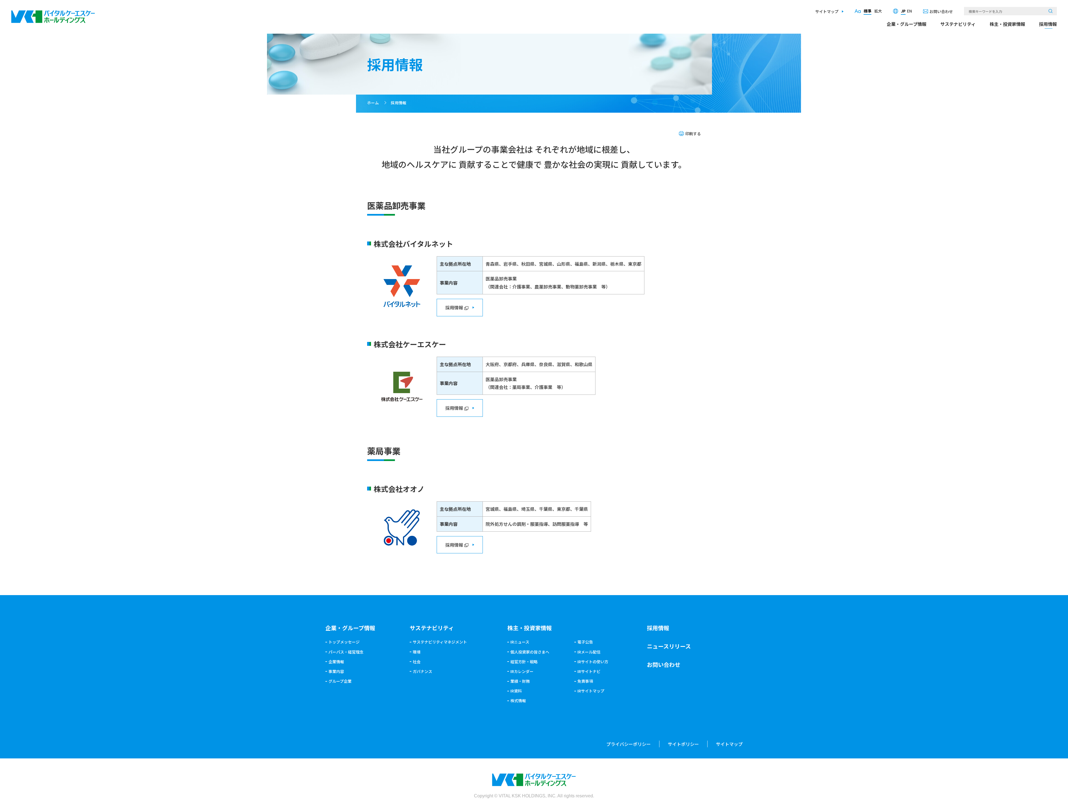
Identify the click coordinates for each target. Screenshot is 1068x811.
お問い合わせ (941, 11)
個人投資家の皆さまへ (529, 652)
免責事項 (585, 681)
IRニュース (519, 642)
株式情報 (518, 700)
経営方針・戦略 (524, 661)
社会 (417, 661)
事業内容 (336, 671)
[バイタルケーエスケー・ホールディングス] (53, 14)
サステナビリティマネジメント (440, 642)
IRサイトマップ (590, 691)
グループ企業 (340, 681)
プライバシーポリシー (628, 744)
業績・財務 (520, 681)
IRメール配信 (588, 652)
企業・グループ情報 (906, 24)
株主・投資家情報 (1007, 24)
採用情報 (1048, 24)
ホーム (373, 102)
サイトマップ (827, 11)
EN (909, 11)
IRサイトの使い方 (592, 661)
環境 (417, 652)
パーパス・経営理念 (346, 652)
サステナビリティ (958, 24)
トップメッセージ (344, 642)
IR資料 (516, 691)
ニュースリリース (669, 646)
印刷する (693, 133)
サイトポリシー (683, 744)
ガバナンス (422, 671)
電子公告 (585, 642)
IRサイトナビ (588, 671)
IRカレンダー (521, 671)
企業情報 (336, 661)
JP (903, 11)
